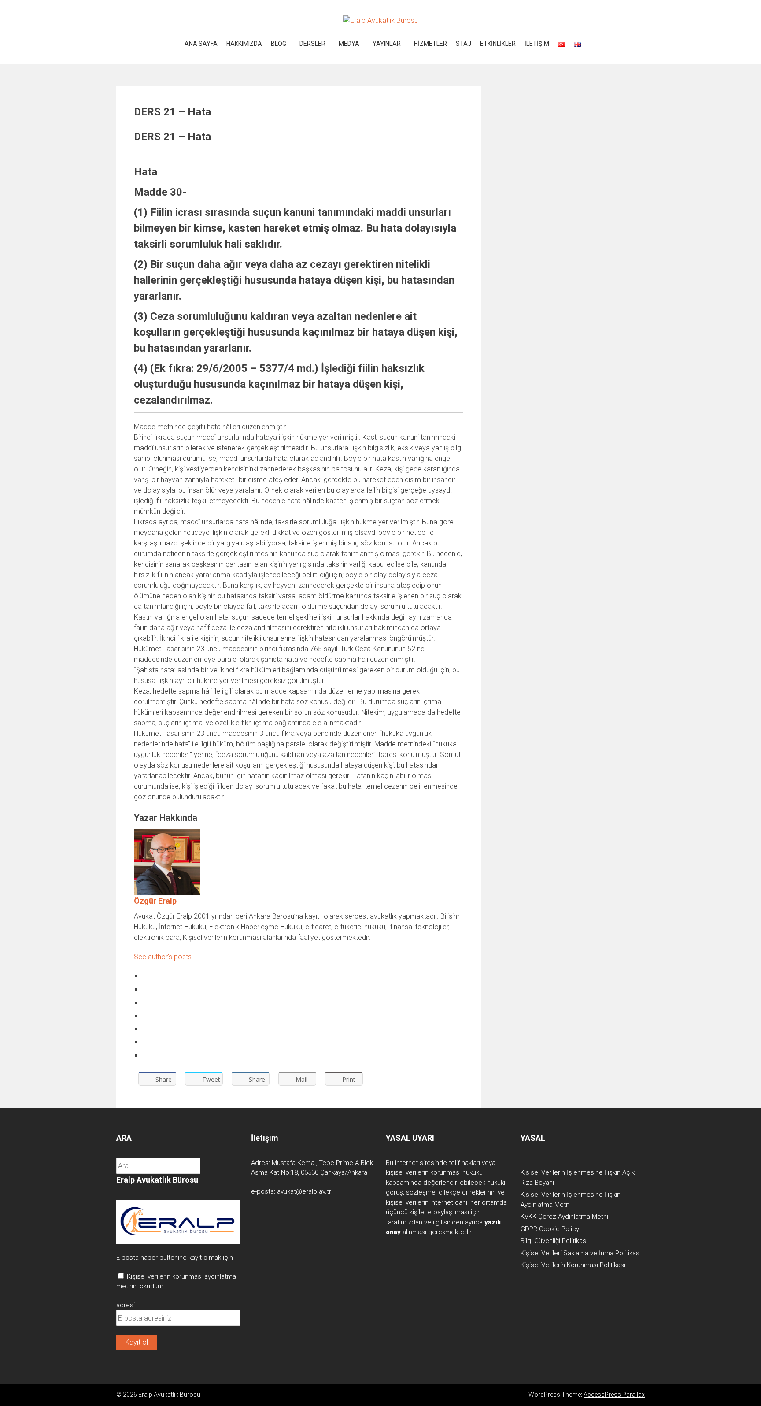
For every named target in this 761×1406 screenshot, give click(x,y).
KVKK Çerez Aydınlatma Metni (564, 1217)
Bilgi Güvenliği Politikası (554, 1241)
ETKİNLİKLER (498, 43)
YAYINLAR (387, 43)
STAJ (463, 43)
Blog (278, 43)
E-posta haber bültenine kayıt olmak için (174, 1257)
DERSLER (312, 43)
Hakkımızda (244, 43)
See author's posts (163, 957)
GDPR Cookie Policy (550, 1229)
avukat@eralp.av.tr (304, 1191)
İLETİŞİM (537, 43)
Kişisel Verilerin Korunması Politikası (573, 1265)
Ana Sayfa (201, 43)
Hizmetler (430, 43)
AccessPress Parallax (614, 1394)
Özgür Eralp (155, 900)
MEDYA (349, 43)
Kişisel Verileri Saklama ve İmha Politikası (581, 1253)
